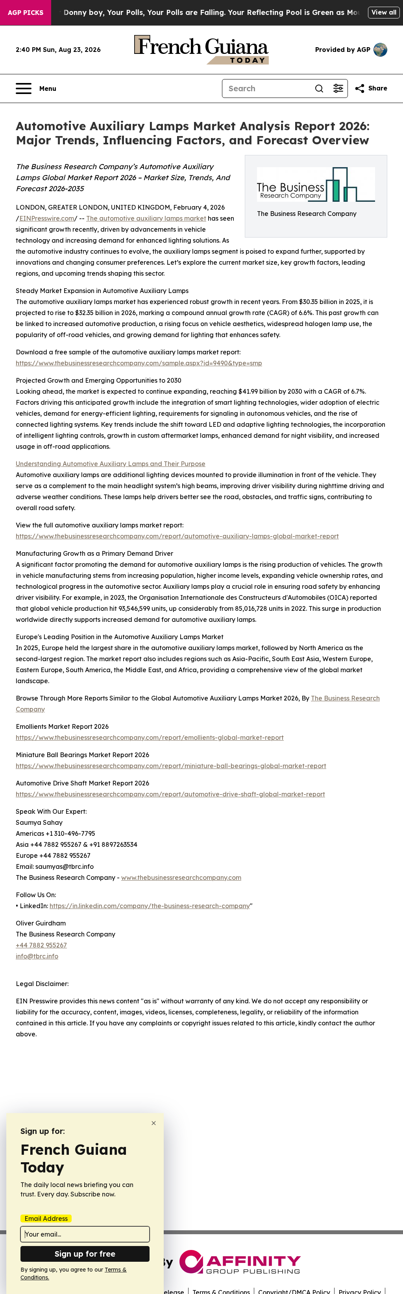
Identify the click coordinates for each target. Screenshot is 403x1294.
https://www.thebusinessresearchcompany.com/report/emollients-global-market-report (150, 737)
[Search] (319, 88)
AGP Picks (25, 13)
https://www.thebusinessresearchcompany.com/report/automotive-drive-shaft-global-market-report (170, 794)
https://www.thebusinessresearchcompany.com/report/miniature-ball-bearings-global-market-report (171, 766)
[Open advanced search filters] (338, 88)
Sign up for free (85, 1254)
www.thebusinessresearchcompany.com (181, 877)
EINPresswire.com (46, 218)
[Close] (153, 1123)
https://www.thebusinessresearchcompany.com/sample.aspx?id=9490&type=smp (139, 363)
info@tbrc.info (37, 956)
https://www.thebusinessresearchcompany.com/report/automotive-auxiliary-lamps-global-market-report (177, 536)
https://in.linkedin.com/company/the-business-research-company (150, 906)
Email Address (46, 1218)
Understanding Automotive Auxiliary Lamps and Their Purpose (110, 464)
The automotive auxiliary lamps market (146, 218)
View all (384, 12)
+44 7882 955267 (41, 945)
